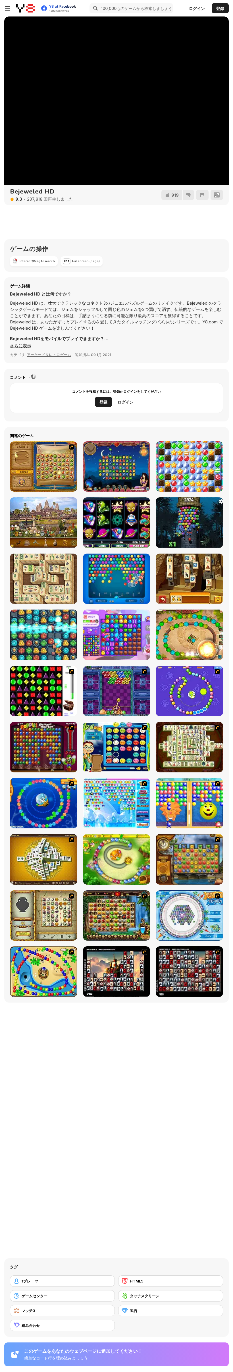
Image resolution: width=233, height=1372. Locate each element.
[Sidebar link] (7, 8)
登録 (220, 8)
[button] (20, 346)
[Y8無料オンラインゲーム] (25, 8)
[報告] (202, 195)
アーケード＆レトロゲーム (49, 354)
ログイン (197, 8)
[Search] (95, 8)
